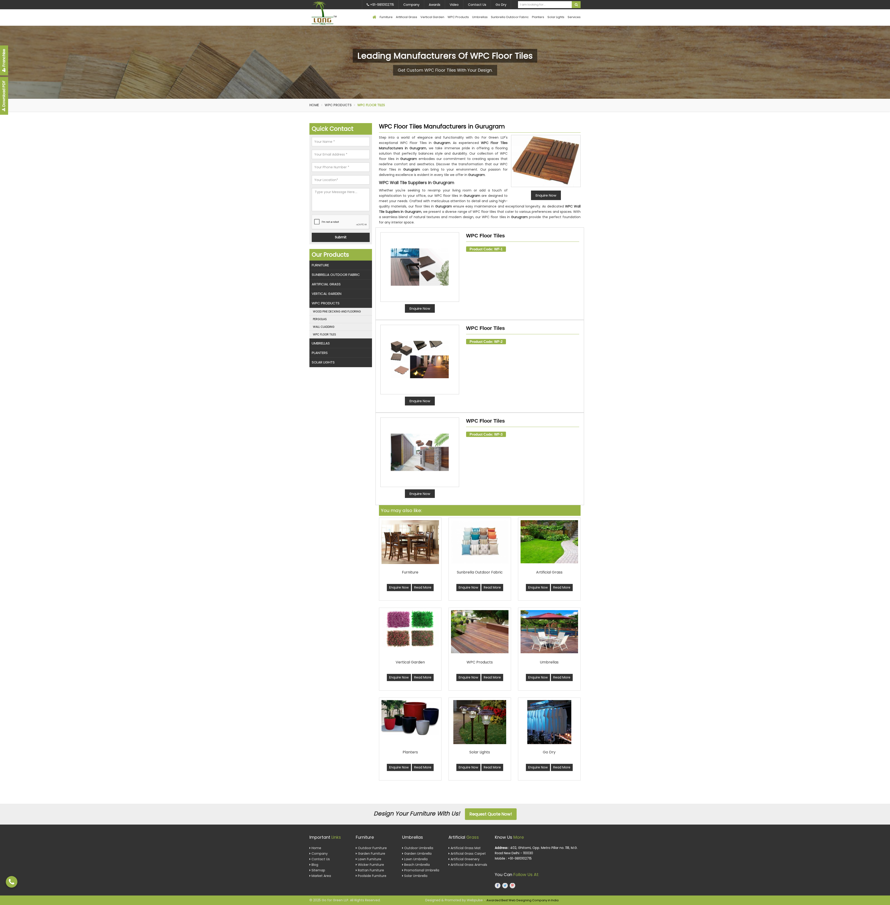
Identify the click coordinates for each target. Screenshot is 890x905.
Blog (314, 865)
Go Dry (501, 4)
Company (411, 4)
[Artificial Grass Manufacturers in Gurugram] (549, 541)
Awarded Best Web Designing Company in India (522, 900)
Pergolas (320, 319)
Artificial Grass (406, 17)
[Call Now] (11, 882)
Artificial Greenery (465, 859)
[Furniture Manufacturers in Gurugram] (410, 542)
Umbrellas (480, 17)
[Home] (374, 17)
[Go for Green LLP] (330, 13)
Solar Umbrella (415, 876)
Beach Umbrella (416, 865)
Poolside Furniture (371, 876)
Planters (538, 17)
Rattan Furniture (370, 870)
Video (454, 4)
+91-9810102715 (381, 4)
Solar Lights (555, 17)
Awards (434, 4)
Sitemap (318, 870)
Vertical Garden (432, 17)
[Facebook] (497, 886)
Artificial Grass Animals (468, 865)
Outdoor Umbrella (418, 848)
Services (574, 17)
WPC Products (458, 17)
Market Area (321, 876)
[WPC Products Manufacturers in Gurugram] (480, 631)
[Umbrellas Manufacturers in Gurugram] (549, 631)
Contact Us (477, 4)
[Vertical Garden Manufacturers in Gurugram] (410, 629)
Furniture (386, 17)
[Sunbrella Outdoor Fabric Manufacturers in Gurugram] (480, 541)
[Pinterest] (512, 886)
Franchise (3, 58)
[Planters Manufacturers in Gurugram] (410, 717)
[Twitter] (505, 886)
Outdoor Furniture (372, 848)
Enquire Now (420, 308)
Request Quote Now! (491, 814)
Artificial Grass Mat (465, 848)
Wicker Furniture (370, 865)
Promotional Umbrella (421, 870)
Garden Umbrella (417, 853)
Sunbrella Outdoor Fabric (510, 17)
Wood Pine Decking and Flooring (337, 311)
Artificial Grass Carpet (468, 853)
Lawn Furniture (369, 859)
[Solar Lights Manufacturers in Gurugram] (480, 722)
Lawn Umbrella (415, 859)
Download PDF (3, 94)
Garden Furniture (371, 853)
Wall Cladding (323, 327)
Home (314, 105)
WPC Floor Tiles (485, 236)
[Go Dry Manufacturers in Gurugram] (549, 722)
